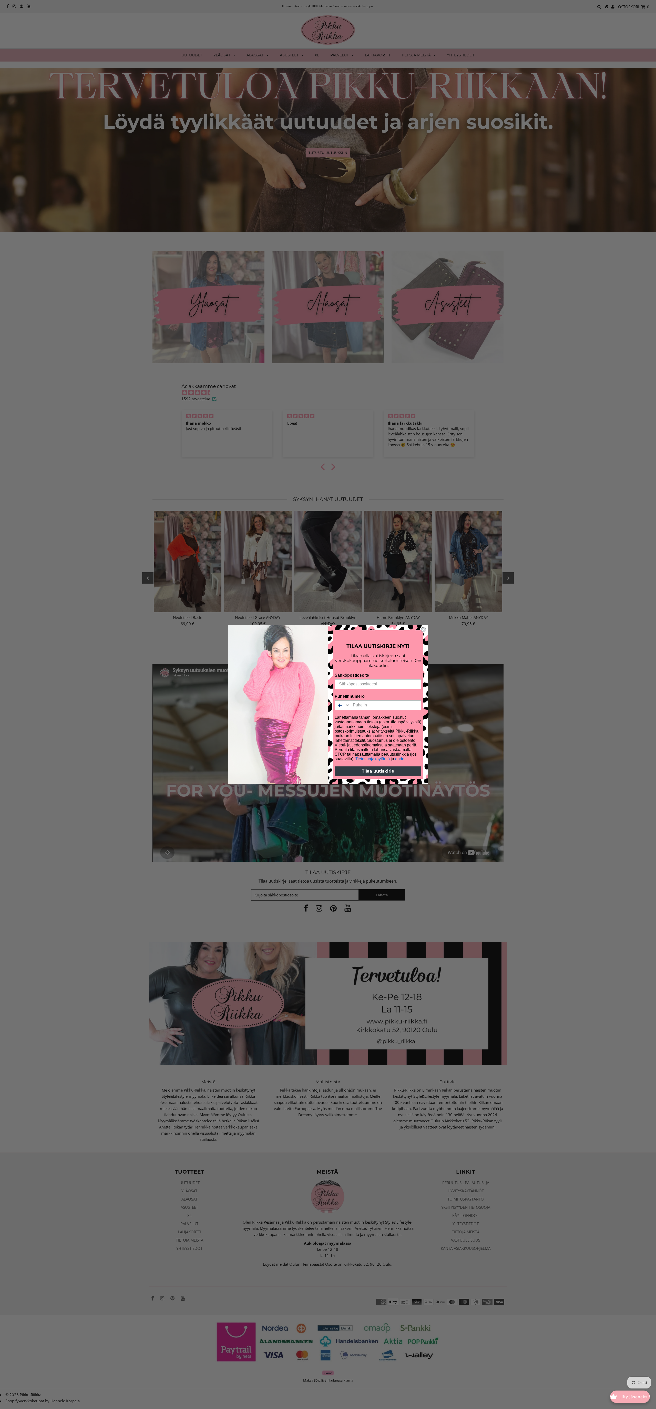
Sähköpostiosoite (352, 675)
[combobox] (342, 705)
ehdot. (400, 759)
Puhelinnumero (350, 696)
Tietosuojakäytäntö (372, 759)
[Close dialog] (423, 629)
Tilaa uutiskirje (378, 771)
